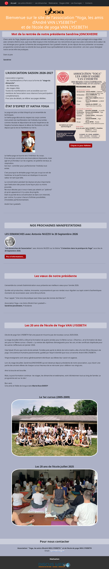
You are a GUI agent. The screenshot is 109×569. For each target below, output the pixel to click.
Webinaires (53, 3)
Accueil (13, 3)
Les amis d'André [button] (25, 3)
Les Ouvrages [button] (76, 3)
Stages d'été (64, 3)
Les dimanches (41, 3)
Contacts (88, 3)
